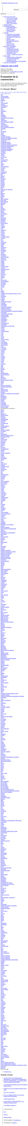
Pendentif (3, 744)
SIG (2, 921)
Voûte (2, 1053)
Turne (2, 1000)
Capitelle (3, 232)
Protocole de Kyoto (5, 840)
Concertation (4, 305)
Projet (2, 834)
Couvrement (3, 349)
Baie (2, 174)
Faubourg (3, 457)
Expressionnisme (5, 449)
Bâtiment (3, 193)
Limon (2, 596)
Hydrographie (4, 542)
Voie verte (3, 1039)
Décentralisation (4, 373)
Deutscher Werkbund (6, 385)
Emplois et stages (8, 24)
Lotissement (3, 604)
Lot (1, 603)
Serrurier (3, 913)
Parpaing (3, 726)
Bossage (3, 208)
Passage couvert (4, 731)
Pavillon (2, 735)
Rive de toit (3, 888)
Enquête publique (5, 426)
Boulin (2, 211)
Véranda (3, 1012)
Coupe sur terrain (5, 339)
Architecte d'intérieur (5, 136)
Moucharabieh (4, 667)
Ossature (3, 705)
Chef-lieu (3, 268)
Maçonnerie (3, 609)
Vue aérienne (4, 1054)
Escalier (2, 438)
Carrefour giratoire (5, 236)
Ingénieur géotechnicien (6, 553)
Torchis (2, 985)
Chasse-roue (3, 259)
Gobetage (3, 504)
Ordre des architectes (5, 700)
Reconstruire (4, 854)
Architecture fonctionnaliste (7, 146)
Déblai (2, 372)
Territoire (3, 973)
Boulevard (3, 209)
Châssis (2, 261)
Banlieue (3, 184)
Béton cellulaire (4, 201)
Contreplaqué (4, 320)
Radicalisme (3, 849)
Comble (2, 300)
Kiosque (3, 578)
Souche (2, 934)
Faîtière (2, 455)
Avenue (2, 170)
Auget (2, 165)
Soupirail (3, 936)
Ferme (2, 462)
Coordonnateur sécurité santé (7, 326)
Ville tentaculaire (5, 1030)
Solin (2, 928)
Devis (2, 388)
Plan (2, 780)
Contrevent (3, 322)
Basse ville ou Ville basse (7, 189)
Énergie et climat (10, 39)
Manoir (2, 623)
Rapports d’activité (11, 30)
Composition (4, 304)
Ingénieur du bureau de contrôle (8, 551)
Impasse (2, 549)
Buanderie (3, 220)
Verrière (2, 1015)
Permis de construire (5, 751)
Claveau (2, 286)
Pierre (2, 765)
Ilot (1, 545)
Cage (2, 228)
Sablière (2, 900)
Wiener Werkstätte (5, 1057)
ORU (2, 704)
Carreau (2, 234)
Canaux (2, 231)
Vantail (2, 1009)
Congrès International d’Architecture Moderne (11, 311)
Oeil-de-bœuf (4, 686)
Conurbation (3, 324)
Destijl (2, 382)
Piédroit (2, 763)
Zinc (2, 1059)
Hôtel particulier (4, 536)
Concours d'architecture (6, 307)
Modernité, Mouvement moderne (8, 658)
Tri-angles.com (17, 1120)
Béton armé (3, 200)
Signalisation (4, 924)
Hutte (2, 540)
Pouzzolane (3, 827)
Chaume (3, 265)
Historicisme (3, 534)
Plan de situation (4, 786)
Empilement (3, 420)
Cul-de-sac (3, 363)
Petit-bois (3, 758)
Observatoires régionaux (12, 51)
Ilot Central (3, 546)
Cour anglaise (4, 342)
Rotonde (3, 892)
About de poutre (4, 96)
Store (2, 943)
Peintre (2, 742)
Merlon (2, 643)
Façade (2, 451)
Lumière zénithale (5, 607)
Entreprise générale (5, 430)
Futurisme (3, 486)
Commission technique (6, 301)
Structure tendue (4, 946)
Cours (2, 346)
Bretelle (2, 215)
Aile (2, 108)
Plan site (6, 1114)
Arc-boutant (3, 131)
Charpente (3, 254)
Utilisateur (3, 1007)
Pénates (2, 743)
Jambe (2, 566)
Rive (2, 886)
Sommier (3, 931)
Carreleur (3, 238)
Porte (2, 815)
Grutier (2, 520)
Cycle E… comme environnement (15, 54)
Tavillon (2, 967)
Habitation (3, 523)
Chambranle (3, 247)
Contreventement (5, 323)
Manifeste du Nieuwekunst (7, 622)
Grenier (2, 516)
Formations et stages (11, 60)
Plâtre (2, 800)
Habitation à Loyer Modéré (7, 524)
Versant (2, 1016)
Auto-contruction (5, 166)
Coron (2, 332)
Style (2, 950)
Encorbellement (4, 423)
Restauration (3, 878)
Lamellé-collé (4, 584)
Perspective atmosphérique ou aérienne (10, 757)
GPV (2, 511)
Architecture (3, 141)
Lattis (2, 589)
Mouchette (3, 669)
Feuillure (3, 467)
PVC (2, 844)
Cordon (2, 328)
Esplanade (3, 442)
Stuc (2, 947)
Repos (2, 873)
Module (2, 661)
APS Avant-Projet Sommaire (7, 127)
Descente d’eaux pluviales (7, 380)
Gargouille (3, 495)
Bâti (2, 192)
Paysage (8, 38)
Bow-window (4, 213)
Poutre (2, 826)
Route (2, 893)
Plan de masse (4, 784)
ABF (2, 95)
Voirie (2, 1042)
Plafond (2, 777)
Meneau (2, 639)
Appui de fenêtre (5, 126)
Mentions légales (7, 1117)
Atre (2, 162)
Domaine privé (4, 389)
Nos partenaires (10, 31)
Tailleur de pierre (5, 965)
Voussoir (3, 1050)
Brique (2, 216)
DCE (2, 370)
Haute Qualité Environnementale (8, 528)
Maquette (3, 626)
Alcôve (2, 109)
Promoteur (3, 836)
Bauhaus (3, 196)
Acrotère (3, 104)
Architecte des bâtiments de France (9, 138)
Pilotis (2, 770)
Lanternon (3, 586)
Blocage (2, 204)
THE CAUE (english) (12, 23)
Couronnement (4, 345)
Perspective (3, 755)
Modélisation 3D (5, 654)
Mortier (2, 666)
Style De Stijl (4, 951)
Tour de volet (4, 988)
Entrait (2, 428)
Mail (2, 611)
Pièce (2, 762)
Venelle (2, 1011)
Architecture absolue (5, 142)
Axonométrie (4, 172)
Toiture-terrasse (4, 981)
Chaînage (3, 243)
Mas (2, 631)
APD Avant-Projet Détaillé (7, 122)
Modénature (3, 655)
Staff (2, 939)
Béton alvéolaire (4, 199)
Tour (2, 986)
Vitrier (2, 1035)
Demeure (3, 377)
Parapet (2, 717)
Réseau (2, 876)
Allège (2, 113)
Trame (2, 990)
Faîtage (2, 454)
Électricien (3, 413)
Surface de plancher (5, 955)
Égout (2, 412)
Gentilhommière (4, 497)
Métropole (3, 646)
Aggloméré (3, 107)
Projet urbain (4, 835)
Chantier (3, 249)
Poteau (2, 823)
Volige (2, 1047)
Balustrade (3, 178)
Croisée (2, 355)
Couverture (3, 347)
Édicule (2, 409)
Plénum (2, 803)
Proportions (3, 838)
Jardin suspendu (4, 573)
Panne (2, 715)
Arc (1, 130)
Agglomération (4, 105)
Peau (2, 740)
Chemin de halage (5, 269)
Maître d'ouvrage (5, 617)
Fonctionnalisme (4, 474)
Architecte (3, 135)
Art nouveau (3, 157)
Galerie (2, 490)
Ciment (2, 276)
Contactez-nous (7, 1071)
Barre (2, 188)
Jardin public (4, 572)
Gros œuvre (3, 517)
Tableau (2, 962)
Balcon (2, 177)
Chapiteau (3, 251)
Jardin (2, 567)
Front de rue (3, 484)
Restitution (3, 880)
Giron (2, 501)
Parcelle (2, 722)
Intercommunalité (5, 561)
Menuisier (3, 642)
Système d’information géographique (9, 959)
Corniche (3, 330)
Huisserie (3, 539)
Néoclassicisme (4, 676)
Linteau (2, 597)
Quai (2, 846)
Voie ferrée (3, 1038)
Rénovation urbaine (5, 870)
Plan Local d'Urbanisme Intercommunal (10, 790)
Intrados (2, 562)
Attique (2, 163)
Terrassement (4, 970)
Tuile (2, 999)
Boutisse (3, 212)
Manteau (3, 624)
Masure (2, 634)
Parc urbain (3, 719)
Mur (2, 672)
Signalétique (3, 923)
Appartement (4, 124)
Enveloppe (3, 431)
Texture (2, 974)
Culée (2, 365)
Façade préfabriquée (5, 453)
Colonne (3, 297)
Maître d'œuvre (4, 619)
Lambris (2, 582)
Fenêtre (2, 459)
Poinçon (2, 809)
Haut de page (5, 1069)
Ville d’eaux (3, 1024)
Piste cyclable (4, 773)
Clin (2, 289)
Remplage (3, 863)
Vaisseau (3, 1008)
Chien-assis (3, 274)
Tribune (2, 993)
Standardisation (4, 940)
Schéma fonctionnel (5, 908)
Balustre (2, 180)
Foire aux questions (11, 20)
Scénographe (4, 904)
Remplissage (4, 865)
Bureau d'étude (4, 223)
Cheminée (3, 270)
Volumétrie (3, 1049)
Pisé (2, 772)
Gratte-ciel (3, 515)
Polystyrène (3, 811)
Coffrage (3, 295)
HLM (2, 535)
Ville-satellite (4, 1034)
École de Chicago (5, 405)
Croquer (2, 358)
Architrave (3, 151)
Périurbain (3, 750)
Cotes (2, 335)
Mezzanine (3, 647)
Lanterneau (3, 585)
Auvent (2, 169)
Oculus (2, 685)
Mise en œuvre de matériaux (7, 650)
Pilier (2, 769)
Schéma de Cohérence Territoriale (9, 905)
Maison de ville (4, 616)
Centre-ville (3, 242)
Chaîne (2, 245)
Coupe (2, 338)
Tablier (2, 963)
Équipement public (5, 436)
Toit (1, 977)
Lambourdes (3, 580)
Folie (2, 473)
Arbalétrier (3, 128)
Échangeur (3, 399)
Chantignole (3, 250)
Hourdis (2, 538)
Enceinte (3, 422)
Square (2, 938)
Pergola (2, 747)
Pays (2, 736)
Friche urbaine (4, 482)
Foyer (2, 480)
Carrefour (3, 235)
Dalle (2, 366)
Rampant (3, 850)
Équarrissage (4, 434)
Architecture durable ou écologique (9, 145)
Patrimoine (3, 734)
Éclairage (3, 401)
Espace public (4, 439)
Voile (2, 1040)
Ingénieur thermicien (5, 557)
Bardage (3, 185)
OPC (2, 692)
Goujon (2, 507)
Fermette (3, 465)
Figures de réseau (11, 45)
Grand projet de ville (5, 513)
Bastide (2, 190)
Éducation (9, 42)
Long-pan (3, 601)
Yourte (2, 1058)
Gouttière (3, 509)
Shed (2, 915)
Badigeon (3, 173)
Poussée (2, 824)
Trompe (2, 996)
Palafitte (2, 711)
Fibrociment (3, 469)
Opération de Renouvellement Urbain (9, 693)
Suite (2, 954)
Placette (2, 776)
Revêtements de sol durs (6, 882)
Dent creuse (3, 378)
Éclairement (3, 404)
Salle (2, 903)
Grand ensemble (4, 512)
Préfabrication (4, 828)
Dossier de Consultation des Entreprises (10, 393)
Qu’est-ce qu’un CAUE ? (10, 16)
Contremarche (4, 319)
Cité (2, 278)
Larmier (2, 588)
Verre (2, 1013)
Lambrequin (3, 581)
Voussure (3, 1051)
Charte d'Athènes (5, 257)
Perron (2, 753)
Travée (2, 992)
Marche (2, 628)
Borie (2, 207)
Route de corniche (5, 894)
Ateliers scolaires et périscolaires (14, 57)
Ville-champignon (5, 1031)
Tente (2, 969)
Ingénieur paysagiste (5, 554)
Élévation (3, 416)
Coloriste (3, 299)
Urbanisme (3, 1003)
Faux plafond (4, 458)
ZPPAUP (3, 1067)
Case (2, 239)
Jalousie (2, 565)
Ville (2, 1023)
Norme (2, 681)
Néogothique (4, 677)
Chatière (3, 263)
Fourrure (3, 478)
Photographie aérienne (6, 761)
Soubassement (4, 932)
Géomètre (3, 500)
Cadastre (3, 227)
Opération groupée (5, 694)
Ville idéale (3, 1027)
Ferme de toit (4, 463)
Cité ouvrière (4, 280)
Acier (2, 101)
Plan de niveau (4, 785)
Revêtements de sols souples (7, 884)
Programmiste (4, 832)
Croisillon (3, 357)
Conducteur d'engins (5, 308)
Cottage (2, 336)
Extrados (3, 450)
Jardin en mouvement (6, 569)
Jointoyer (3, 574)
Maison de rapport (5, 615)
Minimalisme (4, 649)
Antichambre (4, 120)
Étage (2, 446)
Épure (2, 432)
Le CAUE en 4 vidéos (12, 19)
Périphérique (4, 749)
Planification (3, 796)
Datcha (2, 368)
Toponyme (3, 984)
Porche (2, 812)
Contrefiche (3, 318)
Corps (2, 334)
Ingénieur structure (5, 555)
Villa (2, 1021)
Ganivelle (3, 492)
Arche (2, 134)
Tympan (2, 1001)
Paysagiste (3, 739)
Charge (2, 253)
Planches (3, 794)
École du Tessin (4, 407)
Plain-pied (3, 778)
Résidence (3, 877)
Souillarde (3, 935)
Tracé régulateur (4, 989)
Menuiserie (3, 640)
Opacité (2, 689)
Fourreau (3, 477)
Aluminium (3, 116)
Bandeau (3, 182)
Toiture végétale (4, 980)
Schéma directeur (5, 907)
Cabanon (3, 226)
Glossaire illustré (10, 47)
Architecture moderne (6, 147)
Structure (3, 944)
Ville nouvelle (4, 1028)
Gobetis (2, 505)
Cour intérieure (4, 343)
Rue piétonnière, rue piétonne (7, 897)
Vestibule (3, 1017)
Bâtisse (2, 195)
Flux (2, 472)
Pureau (2, 843)
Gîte (2, 503)
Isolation (3, 563)
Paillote (2, 709)
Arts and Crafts (4, 159)
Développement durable (6, 386)
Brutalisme (3, 219)
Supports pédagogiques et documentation (16, 61)
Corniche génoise (5, 331)
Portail (2, 813)
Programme (3, 830)
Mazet (2, 636)
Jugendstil (3, 577)
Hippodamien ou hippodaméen (8, 532)
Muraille (3, 673)
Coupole (3, 340)
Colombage (3, 296)
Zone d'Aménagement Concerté (8, 1063)
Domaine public (4, 390)
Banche (2, 181)
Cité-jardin (3, 284)
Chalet (2, 246)
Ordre (2, 699)
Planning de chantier (5, 797)
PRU (2, 842)
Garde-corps (3, 493)
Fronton (2, 485)
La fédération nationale (9, 26)
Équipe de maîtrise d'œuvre (7, 435)
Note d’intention (4, 682)
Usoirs (2, 1005)
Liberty (2, 592)
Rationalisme (4, 853)
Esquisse (3, 443)
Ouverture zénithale (5, 707)
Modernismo (4, 657)
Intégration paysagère (6, 558)
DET (2, 384)
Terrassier (3, 971)
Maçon (2, 608)
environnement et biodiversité (13, 37)
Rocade (2, 889)
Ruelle (2, 899)
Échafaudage (4, 397)
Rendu (2, 866)
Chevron (3, 273)
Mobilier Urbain (4, 653)
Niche (2, 678)
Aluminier (3, 115)
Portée (2, 817)
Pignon (2, 766)
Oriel (2, 701)
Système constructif (5, 958)
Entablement (3, 427)
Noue (2, 684)
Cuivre (2, 362)
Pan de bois (3, 713)
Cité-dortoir (3, 282)
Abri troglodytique (5, 97)
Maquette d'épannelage (6, 627)
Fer (1, 461)
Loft (2, 599)
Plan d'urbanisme (5, 781)
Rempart (3, 862)
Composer (3, 303)
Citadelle (3, 277)
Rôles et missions (11, 28)
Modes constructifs (5, 659)
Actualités (6, 32)
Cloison (2, 290)
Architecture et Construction (13, 34)
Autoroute (3, 168)
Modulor (3, 662)
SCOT (2, 909)
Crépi (2, 354)
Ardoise (2, 154)
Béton (2, 197)
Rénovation (3, 869)
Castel (2, 240)
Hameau (3, 526)
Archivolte (3, 153)
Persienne (3, 754)
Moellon (3, 663)
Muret (2, 674)
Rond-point (3, 890)
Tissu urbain (3, 976)
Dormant (3, 392)
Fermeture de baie (5, 466)
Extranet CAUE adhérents (10, 62)
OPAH (2, 690)
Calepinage (3, 230)
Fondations (3, 476)
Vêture (2, 1019)
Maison (2, 613)
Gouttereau (3, 508)
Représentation (4, 874)
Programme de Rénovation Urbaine (9, 831)
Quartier (2, 847)
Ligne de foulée (4, 595)
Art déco (3, 155)
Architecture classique (6, 143)
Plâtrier (2, 801)
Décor (2, 376)
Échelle (2, 400)
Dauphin (3, 369)
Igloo (2, 543)
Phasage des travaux (5, 759)
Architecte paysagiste (6, 139)
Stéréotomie (3, 942)
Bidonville (3, 203)
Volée (2, 1043)
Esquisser (3, 445)
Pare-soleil (3, 723)
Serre (2, 912)
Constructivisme (4, 315)
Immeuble (3, 547)
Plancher (3, 793)
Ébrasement (3, 396)
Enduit (2, 424)
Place (2, 774)
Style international (5, 953)
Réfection (3, 857)
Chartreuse (3, 258)
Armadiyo (14, 1122)
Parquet (2, 727)
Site (1, 926)
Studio (2, 949)
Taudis (2, 966)
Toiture (2, 978)
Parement (3, 724)
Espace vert (3, 440)
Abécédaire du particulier (12, 49)
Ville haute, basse (5, 1026)
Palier (2, 712)
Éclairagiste (3, 403)
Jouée (2, 576)
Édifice (2, 411)
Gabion (2, 489)
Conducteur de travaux (6, 309)
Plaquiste (3, 799)
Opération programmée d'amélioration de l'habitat (12, 696)
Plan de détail (4, 782)
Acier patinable (4, 103)
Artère (2, 158)
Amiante (3, 119)
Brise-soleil (3, 218)
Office (2, 688)
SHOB (2, 916)
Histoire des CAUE (11, 22)
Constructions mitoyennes (7, 313)
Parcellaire (3, 720)
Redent (2, 855)
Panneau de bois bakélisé (6, 716)
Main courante (4, 612)
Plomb (2, 804)
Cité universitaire (5, 281)
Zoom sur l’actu (10, 43)
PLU (2, 807)
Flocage (2, 470)
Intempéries (3, 559)
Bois (2, 205)
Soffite (2, 927)
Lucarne (2, 605)
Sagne (2, 901)
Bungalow (3, 222)
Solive (2, 930)
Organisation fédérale (12, 27)
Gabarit (2, 488)
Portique (3, 819)
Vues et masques (4, 1055)
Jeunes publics (7, 55)
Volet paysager (4, 1046)
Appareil (3, 123)
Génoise (2, 496)
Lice (2, 593)
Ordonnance (3, 697)
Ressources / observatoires (10, 46)
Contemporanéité (5, 316)
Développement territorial (13, 41)
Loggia (2, 600)
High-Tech (3, 531)
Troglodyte (3, 994)
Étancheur (3, 447)
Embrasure (3, 417)
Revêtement (3, 881)
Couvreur (3, 350)
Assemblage (3, 161)
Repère (2, 871)
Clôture (2, 292)
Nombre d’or (4, 680)
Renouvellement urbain (6, 867)
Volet (2, 1044)
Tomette (2, 982)
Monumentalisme (5, 665)
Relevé (2, 859)
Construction (4, 312)
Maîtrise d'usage (4, 620)
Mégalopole (3, 638)
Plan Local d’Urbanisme (6, 792)
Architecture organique (6, 150)
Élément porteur (4, 415)
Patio (2, 732)
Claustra (2, 285)
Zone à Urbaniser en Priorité (7, 1062)
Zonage (2, 1061)
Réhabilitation (4, 858)
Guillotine (3, 522)
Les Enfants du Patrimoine (13, 58)
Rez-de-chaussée (5, 885)
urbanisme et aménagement (13, 35)
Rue (2, 896)
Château (2, 262)
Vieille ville (3, 1020)
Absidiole (3, 100)
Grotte (2, 519)
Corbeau (3, 327)
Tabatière (3, 961)
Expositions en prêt (11, 53)
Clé (1, 288)
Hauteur (2, 530)
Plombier (3, 805)
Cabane (2, 224)
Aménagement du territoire (7, 118)
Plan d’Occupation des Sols (7, 789)
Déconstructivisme (5, 374)
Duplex (2, 395)
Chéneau (3, 272)
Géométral (3, 499)
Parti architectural (5, 728)
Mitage (2, 651)
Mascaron (3, 632)
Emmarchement (4, 419)
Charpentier (3, 255)
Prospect (3, 839)
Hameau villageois (5, 527)
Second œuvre (4, 911)
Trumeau (3, 997)
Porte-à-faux (3, 816)
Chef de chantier (4, 266)
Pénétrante (3, 746)
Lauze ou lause (4, 590)
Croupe (2, 361)
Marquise (3, 630)
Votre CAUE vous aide (12, 18)
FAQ (5, 1112)
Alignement (3, 111)
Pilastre (2, 767)
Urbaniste (3, 1004)
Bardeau (3, 186)
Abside (2, 99)
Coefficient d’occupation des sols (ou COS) (11, 293)
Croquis (2, 359)
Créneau (3, 351)
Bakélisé (3, 176)
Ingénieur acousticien (6, 550)
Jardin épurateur (4, 570)
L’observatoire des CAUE (13, 50)
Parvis (2, 730)
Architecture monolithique (7, 149)
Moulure (3, 670)
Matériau (3, 635)
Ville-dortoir (3, 1032)
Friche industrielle (5, 481)
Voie (2, 1036)
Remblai (3, 861)
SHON (2, 919)
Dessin (2, 381)
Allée (2, 112)
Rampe (2, 851)
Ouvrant (2, 708)
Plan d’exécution (5, 788)
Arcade (2, 132)
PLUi (2, 808)
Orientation (3, 703)
